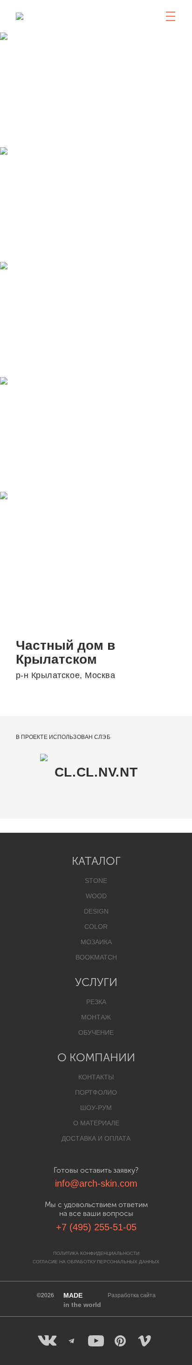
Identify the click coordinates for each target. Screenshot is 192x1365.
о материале (96, 1123)
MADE (82, 1300)
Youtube (96, 1341)
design (96, 911)
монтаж (96, 1017)
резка (96, 1002)
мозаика (96, 942)
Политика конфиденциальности (96, 1253)
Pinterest (120, 1341)
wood (96, 896)
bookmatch (96, 957)
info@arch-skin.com (96, 1183)
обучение (96, 1032)
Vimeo (144, 1341)
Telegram (71, 1341)
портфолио (96, 1092)
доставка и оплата (96, 1138)
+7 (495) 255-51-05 (96, 1227)
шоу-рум (96, 1107)
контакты (96, 1077)
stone (96, 880)
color (96, 926)
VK (47, 1341)
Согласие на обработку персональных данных (96, 1261)
